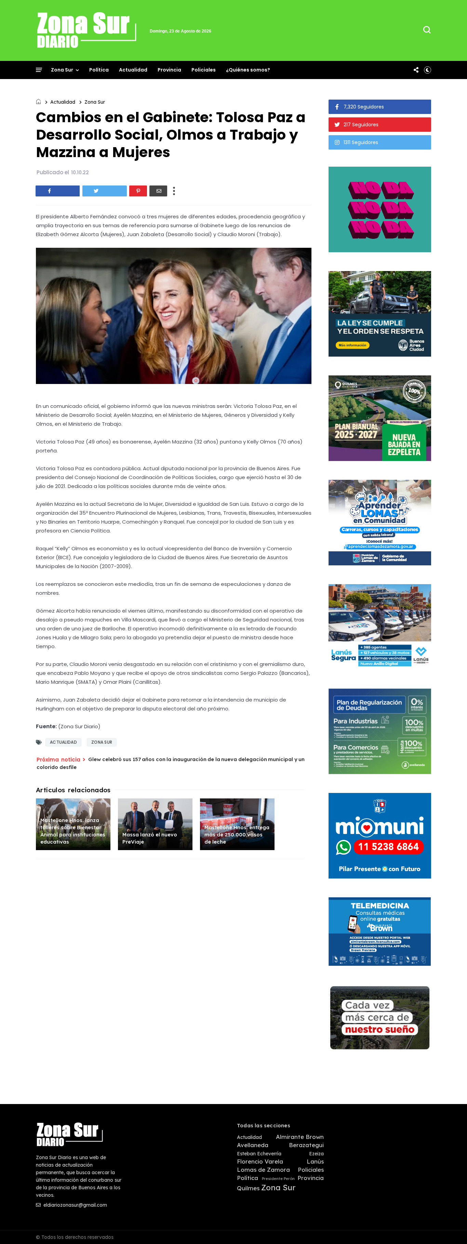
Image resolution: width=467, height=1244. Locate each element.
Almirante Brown (300, 1136)
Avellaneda (252, 1145)
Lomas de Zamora (263, 1169)
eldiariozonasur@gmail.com (74, 1205)
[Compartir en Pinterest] (138, 190)
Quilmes (248, 1188)
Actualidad (133, 69)
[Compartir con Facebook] (58, 190)
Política (99, 69)
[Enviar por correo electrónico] (158, 190)
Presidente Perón (278, 1179)
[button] (427, 69)
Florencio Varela (260, 1161)
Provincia (169, 69)
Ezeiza (316, 1154)
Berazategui (306, 1145)
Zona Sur (62, 69)
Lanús (315, 1161)
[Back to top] (450, 1227)
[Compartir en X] (104, 190)
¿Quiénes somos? (248, 69)
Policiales (203, 69)
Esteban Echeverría (259, 1154)
